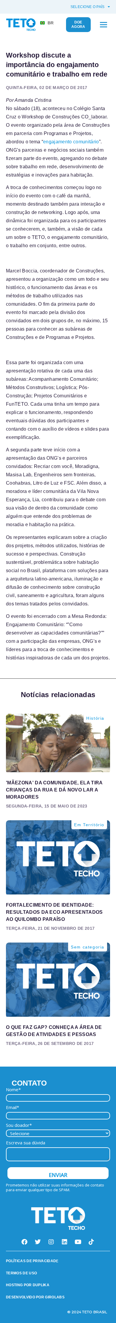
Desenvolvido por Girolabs (35, 1297)
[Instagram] (51, 1242)
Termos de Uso (21, 1273)
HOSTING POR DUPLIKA (27, 1285)
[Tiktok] (92, 1242)
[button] (103, 24)
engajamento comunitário (71, 141)
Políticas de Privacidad (31, 1261)
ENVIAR (58, 1174)
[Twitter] (38, 1242)
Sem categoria (87, 947)
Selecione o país (87, 7)
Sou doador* (19, 1125)
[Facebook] (25, 1242)
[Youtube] (78, 1242)
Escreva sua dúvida (25, 1143)
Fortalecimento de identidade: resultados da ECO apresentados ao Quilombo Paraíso (54, 912)
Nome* (13, 1089)
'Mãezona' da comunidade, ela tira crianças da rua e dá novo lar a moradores (54, 789)
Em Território (89, 824)
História (95, 718)
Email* (12, 1107)
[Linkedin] (65, 1242)
